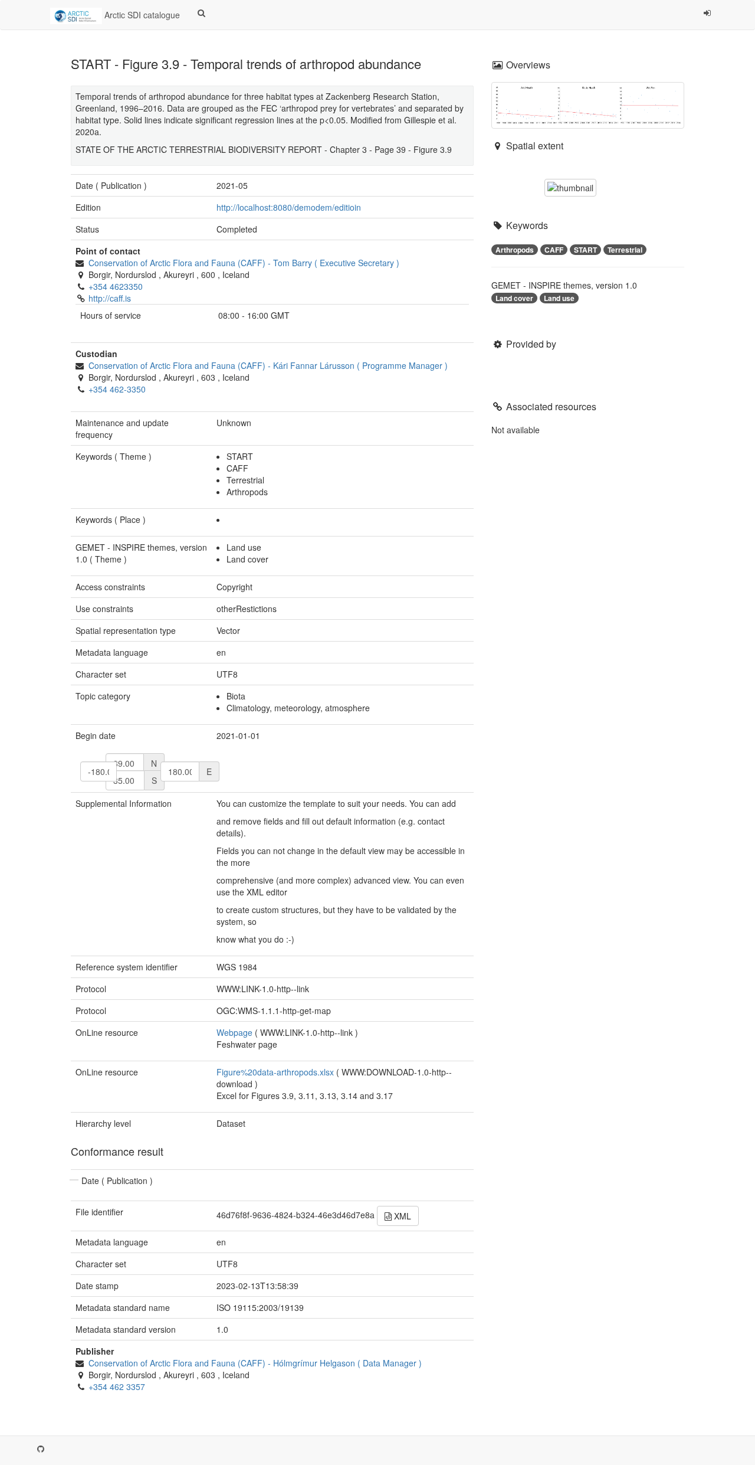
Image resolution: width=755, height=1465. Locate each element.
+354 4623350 (115, 286)
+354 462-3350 (117, 389)
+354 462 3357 (116, 1386)
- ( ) (243, 263)
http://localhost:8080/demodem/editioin (288, 207)
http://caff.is (109, 298)
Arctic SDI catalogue (141, 15)
